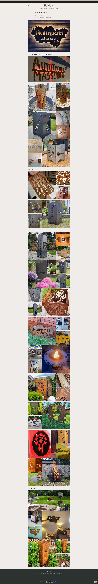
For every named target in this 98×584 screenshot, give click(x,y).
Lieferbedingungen (52, 573)
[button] (29, 5)
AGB (43, 573)
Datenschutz (47, 573)
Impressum (40, 573)
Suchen (37, 573)
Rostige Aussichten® (47, 582)
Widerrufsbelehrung (59, 573)
